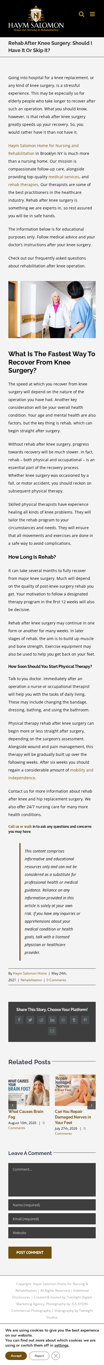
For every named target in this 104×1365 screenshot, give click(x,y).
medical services (64, 176)
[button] (12, 1105)
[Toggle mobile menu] (93, 14)
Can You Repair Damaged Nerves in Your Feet (73, 1117)
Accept (16, 1356)
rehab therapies (23, 184)
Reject (39, 1356)
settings (61, 1345)
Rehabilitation (31, 980)
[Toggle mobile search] (81, 14)
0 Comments (56, 980)
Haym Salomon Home (30, 973)
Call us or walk (20, 827)
